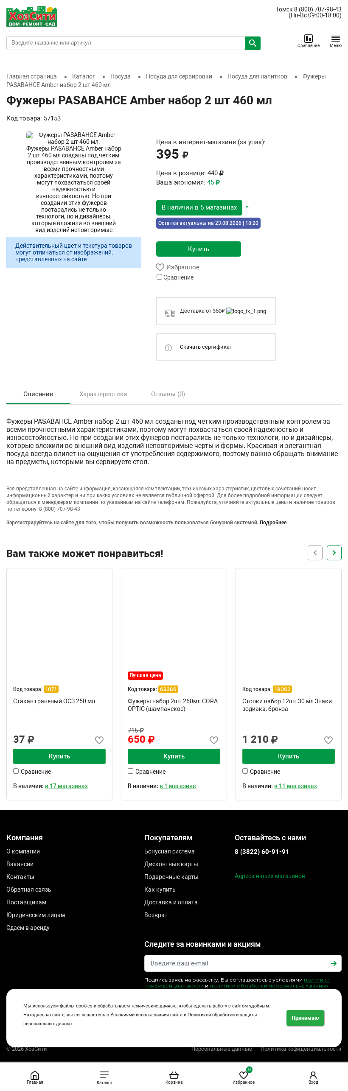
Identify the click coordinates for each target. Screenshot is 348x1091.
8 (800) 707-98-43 (318, 9)
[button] (202, 207)
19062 (282, 689)
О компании (23, 851)
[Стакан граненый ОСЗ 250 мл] (59, 621)
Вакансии (20, 864)
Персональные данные (221, 1049)
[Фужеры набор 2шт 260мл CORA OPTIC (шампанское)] (174, 621)
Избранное (244, 1076)
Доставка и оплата (171, 902)
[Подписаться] (334, 963)
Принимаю (305, 1018)
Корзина (174, 1082)
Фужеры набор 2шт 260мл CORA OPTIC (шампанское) (173, 705)
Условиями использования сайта (146, 1015)
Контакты (20, 876)
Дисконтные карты (171, 864)
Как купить (160, 889)
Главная (35, 1082)
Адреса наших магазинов (270, 876)
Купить (198, 249)
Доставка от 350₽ (203, 311)
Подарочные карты (171, 876)
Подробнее (273, 523)
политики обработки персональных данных (269, 985)
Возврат (156, 915)
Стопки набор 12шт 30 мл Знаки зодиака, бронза (287, 705)
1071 (51, 689)
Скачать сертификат (206, 347)
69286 (168, 689)
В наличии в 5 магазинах (199, 207)
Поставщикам (26, 902)
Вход (313, 1082)
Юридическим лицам (35, 915)
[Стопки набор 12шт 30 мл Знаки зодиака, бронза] (288, 621)
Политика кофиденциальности (301, 1049)
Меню (336, 45)
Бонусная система (169, 851)
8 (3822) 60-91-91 (262, 852)
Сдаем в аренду (28, 927)
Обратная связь (28, 889)
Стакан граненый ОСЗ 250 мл (54, 701)
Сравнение (308, 45)
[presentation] (334, 553)
